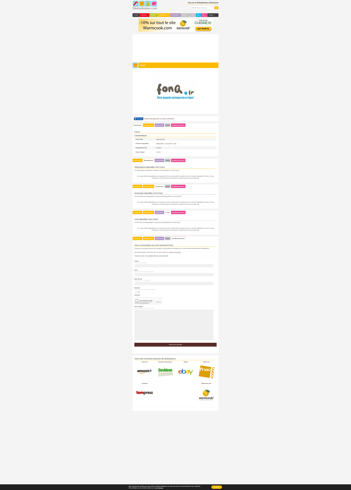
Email (136, 270)
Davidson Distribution (165, 362)
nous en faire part (194, 178)
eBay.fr (186, 362)
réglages (160, 488)
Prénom (136, 261)
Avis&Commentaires (178, 125)
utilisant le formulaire (175, 252)
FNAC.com (206, 362)
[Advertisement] (175, 48)
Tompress (145, 383)
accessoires (168, 143)
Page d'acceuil (160, 139)
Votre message (138, 306)
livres (174, 143)
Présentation (137, 125)
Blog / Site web (138, 279)
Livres (168, 125)
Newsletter (137, 288)
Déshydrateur (160, 143)
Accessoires (159, 125)
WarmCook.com (206, 383)
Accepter (216, 487)
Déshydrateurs (148, 125)
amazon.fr (145, 362)
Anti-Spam (137, 295)
